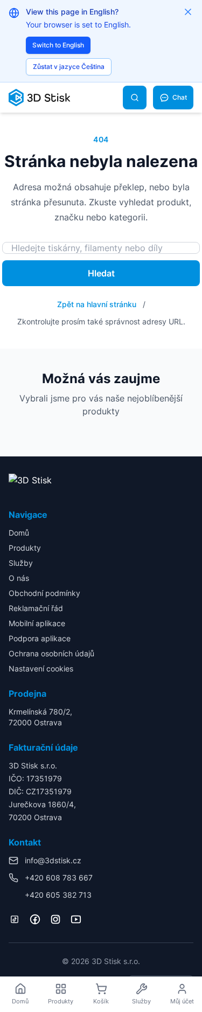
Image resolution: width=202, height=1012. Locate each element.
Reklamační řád (36, 608)
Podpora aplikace (40, 638)
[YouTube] (76, 919)
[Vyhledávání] (135, 97)
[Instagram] (55, 919)
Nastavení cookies (41, 668)
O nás (19, 578)
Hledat (101, 273)
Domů (19, 532)
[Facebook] (35, 919)
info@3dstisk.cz (53, 860)
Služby (21, 562)
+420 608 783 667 (59, 877)
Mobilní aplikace (37, 623)
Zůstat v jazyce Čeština (69, 67)
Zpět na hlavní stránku (96, 304)
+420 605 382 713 (58, 894)
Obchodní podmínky (44, 593)
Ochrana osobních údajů (51, 653)
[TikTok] (14, 919)
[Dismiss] (188, 11)
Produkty (25, 547)
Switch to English (58, 45)
